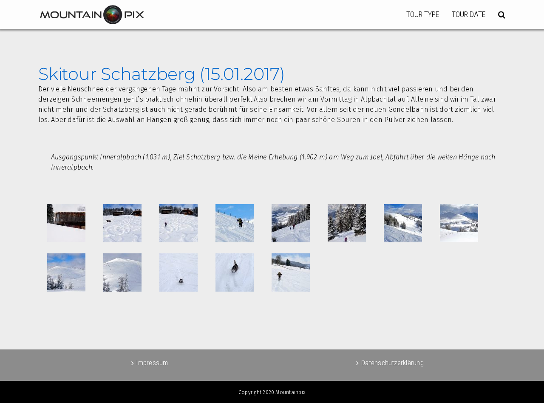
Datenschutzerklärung (392, 363)
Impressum (152, 363)
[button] (501, 14)
